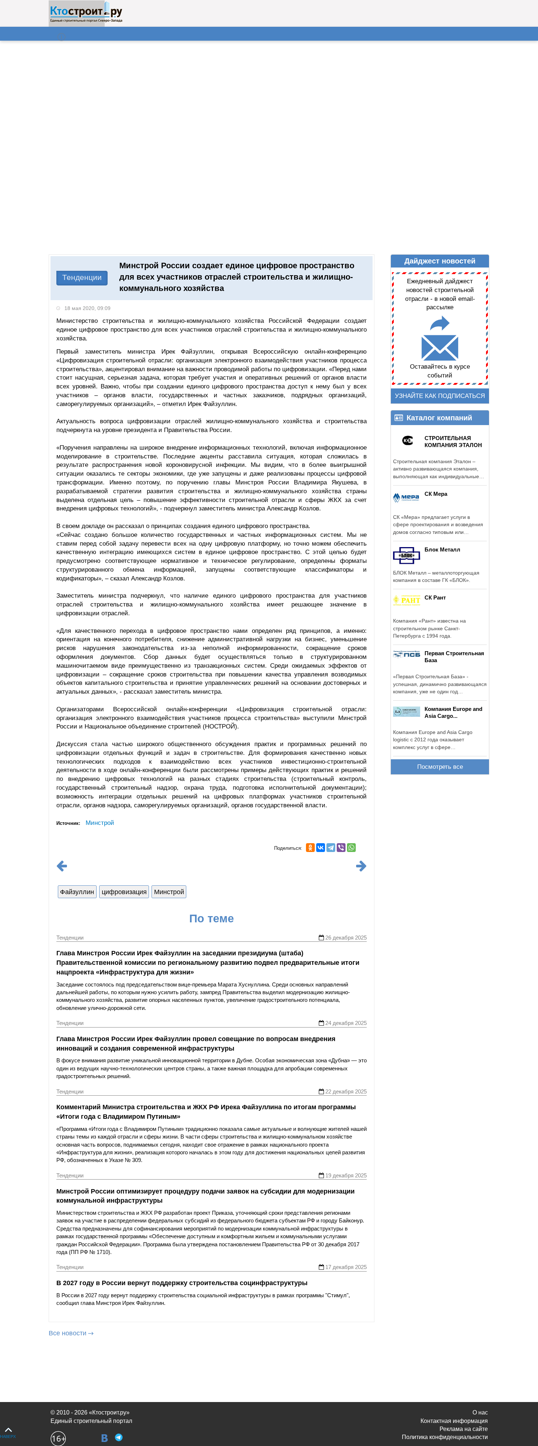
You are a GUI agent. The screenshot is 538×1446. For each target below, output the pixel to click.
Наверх (8, 1436)
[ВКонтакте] (320, 847)
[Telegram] (330, 847)
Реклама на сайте (464, 1429)
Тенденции (82, 277)
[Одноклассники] (310, 847)
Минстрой (100, 822)
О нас (480, 1412)
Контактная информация (454, 1421)
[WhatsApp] (351, 847)
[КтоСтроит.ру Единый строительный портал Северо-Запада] (86, 21)
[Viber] (341, 847)
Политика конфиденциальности (445, 1437)
